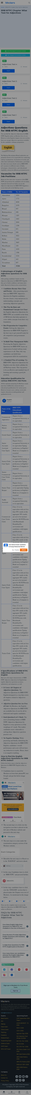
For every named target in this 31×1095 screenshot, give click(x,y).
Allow (24, 550)
